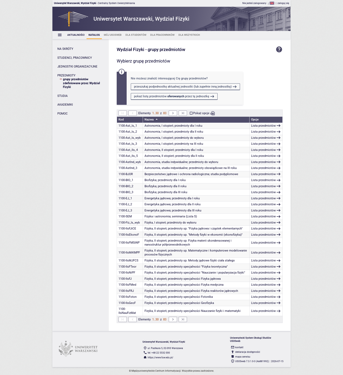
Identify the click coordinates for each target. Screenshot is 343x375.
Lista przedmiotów (263, 125)
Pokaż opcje (201, 113)
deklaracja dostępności (247, 352)
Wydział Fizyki (130, 49)
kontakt (239, 347)
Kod (121, 119)
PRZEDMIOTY (66, 75)
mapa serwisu (242, 356)
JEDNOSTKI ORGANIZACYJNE (77, 66)
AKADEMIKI (65, 104)
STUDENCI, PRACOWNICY (74, 58)
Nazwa (149, 119)
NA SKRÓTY (65, 49)
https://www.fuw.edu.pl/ (160, 357)
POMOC (62, 113)
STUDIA (62, 96)
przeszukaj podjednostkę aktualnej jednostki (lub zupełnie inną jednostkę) (183, 86)
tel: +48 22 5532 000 (159, 352)
